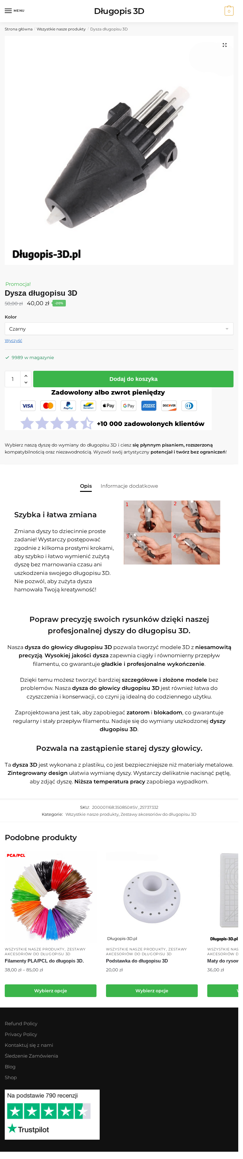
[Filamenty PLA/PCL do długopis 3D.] (51, 897)
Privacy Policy (21, 1034)
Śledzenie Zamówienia (31, 1056)
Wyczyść (13, 340)
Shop (11, 1077)
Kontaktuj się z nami (29, 1045)
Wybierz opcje (50, 991)
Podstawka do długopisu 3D (137, 960)
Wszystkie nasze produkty (61, 29)
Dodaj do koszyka (133, 379)
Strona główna (19, 29)
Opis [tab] (86, 486)
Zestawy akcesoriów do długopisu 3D (158, 814)
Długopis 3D (119, 11)
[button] (224, 45)
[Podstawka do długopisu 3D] (152, 897)
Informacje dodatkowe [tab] (129, 486)
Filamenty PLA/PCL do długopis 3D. (44, 960)
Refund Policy (21, 1024)
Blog (10, 1067)
